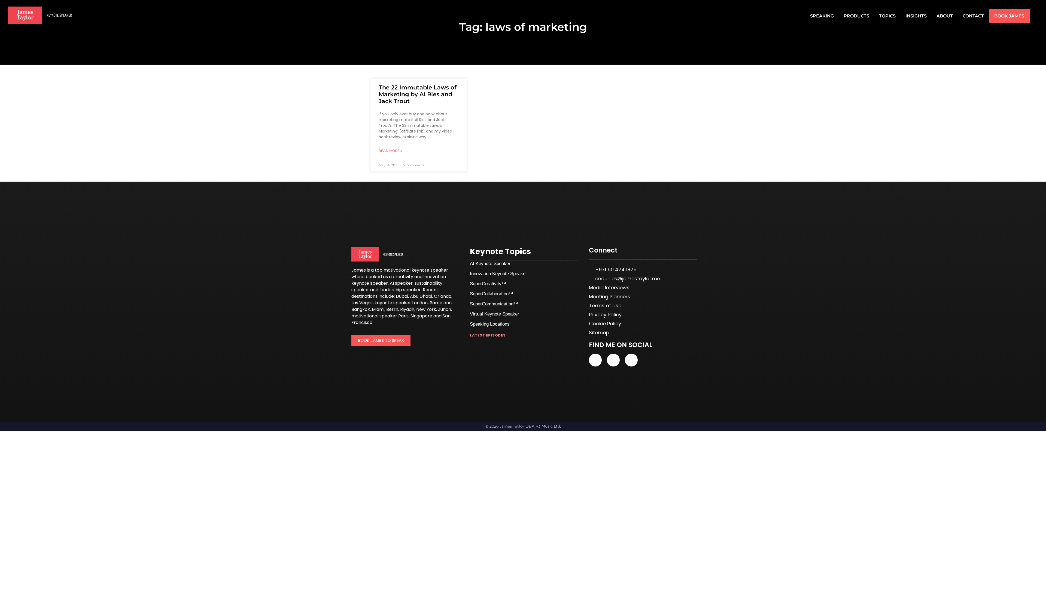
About (944, 16)
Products (856, 16)
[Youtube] (595, 360)
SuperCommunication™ (494, 303)
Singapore (421, 316)
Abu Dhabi (421, 296)
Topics (887, 16)
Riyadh (407, 309)
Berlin (392, 309)
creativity (403, 277)
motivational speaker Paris (380, 316)
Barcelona (441, 303)
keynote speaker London (401, 303)
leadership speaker (400, 290)
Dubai (402, 296)
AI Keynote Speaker (490, 263)
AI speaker (401, 283)
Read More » (390, 151)
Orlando (442, 296)
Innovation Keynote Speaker (498, 273)
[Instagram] (631, 360)
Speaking (822, 16)
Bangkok (360, 309)
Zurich (444, 309)
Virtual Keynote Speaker (494, 314)
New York (426, 309)
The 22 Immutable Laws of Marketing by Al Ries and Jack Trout (418, 94)
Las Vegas (362, 303)
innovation (435, 277)
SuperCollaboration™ (491, 293)
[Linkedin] (613, 360)
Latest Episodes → (490, 335)
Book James (1009, 16)
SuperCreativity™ (488, 283)
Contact (973, 16)
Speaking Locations (490, 324)
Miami (378, 309)
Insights (916, 16)
